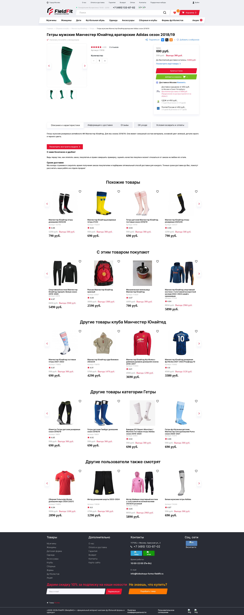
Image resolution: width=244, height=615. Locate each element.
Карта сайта (94, 562)
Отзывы (125, 125)
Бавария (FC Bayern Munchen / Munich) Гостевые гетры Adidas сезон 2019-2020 (140, 431)
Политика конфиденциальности (136, 611)
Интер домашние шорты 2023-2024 (103, 499)
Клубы (50, 562)
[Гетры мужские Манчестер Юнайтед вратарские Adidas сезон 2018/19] (67, 65)
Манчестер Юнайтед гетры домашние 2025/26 (61, 221)
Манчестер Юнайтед (79, 28)
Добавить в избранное (189, 40)
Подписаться (114, 591)
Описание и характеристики (65, 125)
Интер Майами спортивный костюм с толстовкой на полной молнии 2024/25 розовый (142, 501)
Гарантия (112, 2)
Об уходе (142, 125)
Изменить (181, 82)
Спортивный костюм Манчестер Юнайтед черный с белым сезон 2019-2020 (63, 292)
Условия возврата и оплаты (170, 125)
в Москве (172, 82)
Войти (197, 2)
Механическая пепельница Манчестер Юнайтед (138, 291)
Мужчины (51, 20)
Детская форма (54, 551)
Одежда (113, 20)
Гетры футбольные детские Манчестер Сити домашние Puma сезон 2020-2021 (180, 431)
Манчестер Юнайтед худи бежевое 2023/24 (102, 360)
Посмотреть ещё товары (167, 64)
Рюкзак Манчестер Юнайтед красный (100, 291)
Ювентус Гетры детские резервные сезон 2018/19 (64, 430)
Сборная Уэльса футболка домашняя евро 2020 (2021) (61, 500)
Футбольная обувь (95, 20)
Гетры (92, 28)
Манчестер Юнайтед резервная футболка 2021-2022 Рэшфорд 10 (180, 360)
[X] (166, 39)
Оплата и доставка (97, 2)
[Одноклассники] (171, 39)
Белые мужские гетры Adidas (178, 499)
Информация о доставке (100, 125)
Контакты (142, 2)
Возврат (123, 2)
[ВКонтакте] (162, 39)
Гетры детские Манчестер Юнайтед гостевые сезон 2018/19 (142, 221)
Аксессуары (128, 20)
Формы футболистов (172, 20)
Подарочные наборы (158, 2)
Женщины (66, 20)
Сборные (51, 566)
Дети (78, 20)
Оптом (132, 2)
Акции (195, 20)
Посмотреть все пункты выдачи (63, 147)
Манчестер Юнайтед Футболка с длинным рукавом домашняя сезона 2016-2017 (142, 361)
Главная (50, 28)
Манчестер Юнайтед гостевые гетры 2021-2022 (62, 360)
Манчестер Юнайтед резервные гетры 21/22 (101, 221)
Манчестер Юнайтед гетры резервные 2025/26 (177, 221)
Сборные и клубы (148, 20)
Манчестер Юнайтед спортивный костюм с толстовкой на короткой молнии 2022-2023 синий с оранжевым (180, 293)
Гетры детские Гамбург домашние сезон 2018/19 (102, 430)
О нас (84, 2)
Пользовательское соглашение (166, 611)
